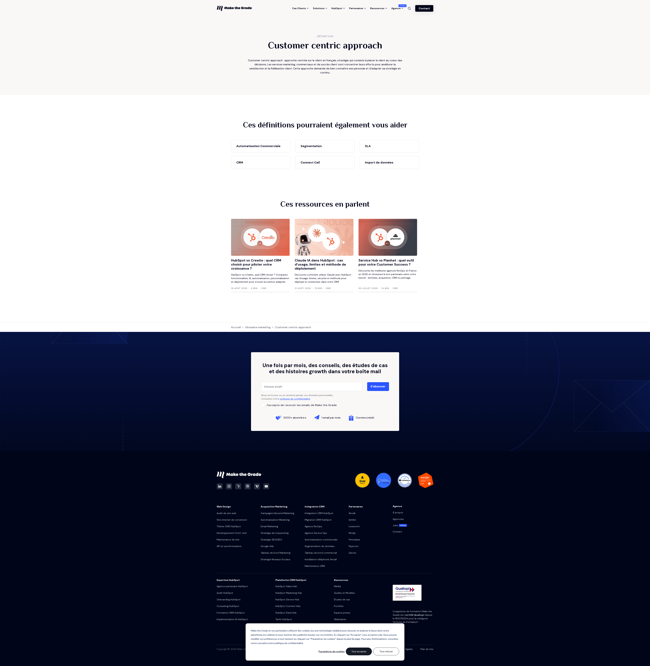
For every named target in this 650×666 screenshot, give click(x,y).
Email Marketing (269, 526)
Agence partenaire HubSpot (232, 586)
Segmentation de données (319, 546)
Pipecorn (354, 546)
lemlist (352, 519)
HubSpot (336, 8)
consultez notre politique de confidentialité (280, 643)
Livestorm (354, 526)
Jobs (399, 525)
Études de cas (342, 599)
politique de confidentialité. (295, 398)
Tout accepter (358, 651)
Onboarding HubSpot (229, 599)
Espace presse (342, 612)
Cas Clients (299, 8)
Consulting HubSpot (228, 606)
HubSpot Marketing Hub (288, 592)
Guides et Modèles (344, 592)
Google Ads (267, 546)
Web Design (224, 506)
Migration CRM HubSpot (318, 519)
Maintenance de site (228, 539)
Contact (424, 8)
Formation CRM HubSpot (231, 612)
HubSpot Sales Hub (286, 586)
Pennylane (354, 539)
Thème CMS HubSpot (229, 526)
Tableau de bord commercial (321, 552)
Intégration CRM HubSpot (319, 513)
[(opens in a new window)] (220, 486)
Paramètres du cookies (332, 651)
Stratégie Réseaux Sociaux (275, 559)
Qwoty (352, 552)
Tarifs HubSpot (283, 619)
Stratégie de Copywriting (275, 532)
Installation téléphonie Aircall (321, 559)
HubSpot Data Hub (286, 612)
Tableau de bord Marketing (275, 552)
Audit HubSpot (225, 592)
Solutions (318, 8)
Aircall (352, 513)
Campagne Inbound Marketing (277, 513)
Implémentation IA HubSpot (232, 619)
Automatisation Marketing (275, 519)
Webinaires (340, 619)
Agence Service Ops (316, 532)
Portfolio (339, 606)
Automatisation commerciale (321, 539)
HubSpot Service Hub (287, 599)
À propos (398, 512)
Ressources (377, 8)
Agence (397, 8)
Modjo (352, 532)
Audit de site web (226, 513)
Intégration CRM (314, 506)
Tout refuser (386, 651)
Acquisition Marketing (274, 506)
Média (337, 586)
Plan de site (426, 649)
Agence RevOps (313, 526)
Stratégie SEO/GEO (271, 539)
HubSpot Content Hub (287, 606)
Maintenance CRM (315, 565)
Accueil (236, 327)
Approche (398, 519)
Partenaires (356, 8)
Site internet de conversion (232, 519)
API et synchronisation (229, 546)
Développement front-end (231, 532)
